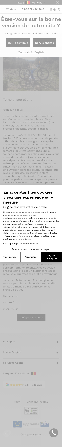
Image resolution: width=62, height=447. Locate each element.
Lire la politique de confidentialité (20, 243)
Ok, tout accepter (51, 257)
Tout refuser (10, 257)
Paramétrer (31, 257)
